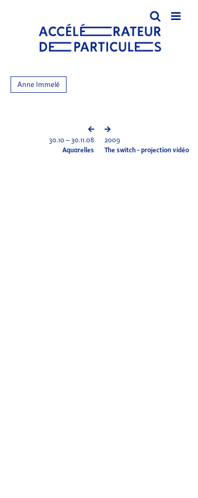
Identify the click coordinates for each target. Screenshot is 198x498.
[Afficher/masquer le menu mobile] (176, 16)
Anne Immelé (38, 84)
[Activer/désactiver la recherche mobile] (155, 16)
